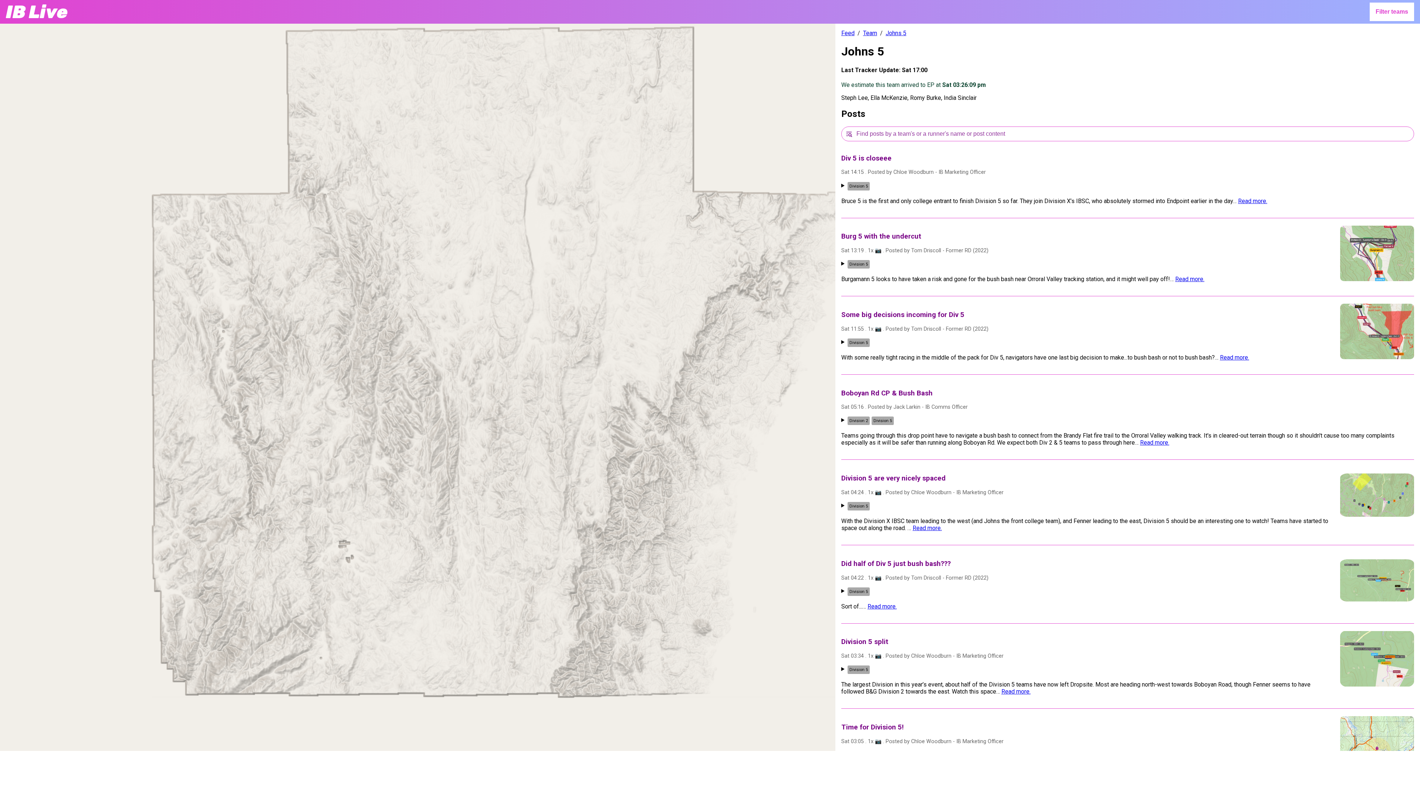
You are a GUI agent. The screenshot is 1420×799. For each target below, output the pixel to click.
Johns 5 (896, 33)
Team (870, 33)
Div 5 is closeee (866, 158)
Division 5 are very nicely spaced (893, 478)
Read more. (1252, 201)
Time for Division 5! (872, 727)
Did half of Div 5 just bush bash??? (896, 564)
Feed (848, 33)
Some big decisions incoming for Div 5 (902, 315)
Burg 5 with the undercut (881, 236)
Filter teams (1392, 12)
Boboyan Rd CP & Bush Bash (887, 393)
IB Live (37, 12)
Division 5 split (864, 642)
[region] (417, 387)
